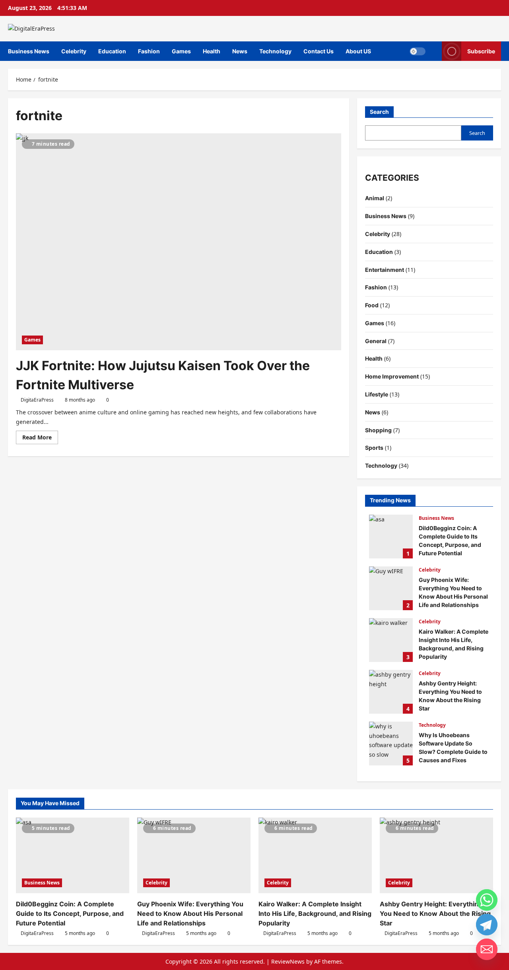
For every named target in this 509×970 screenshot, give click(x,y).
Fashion (149, 51)
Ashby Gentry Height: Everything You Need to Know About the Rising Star (391, 692)
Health (211, 51)
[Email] (486, 949)
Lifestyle (376, 394)
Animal (374, 198)
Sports (374, 447)
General (376, 341)
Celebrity (73, 51)
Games (181, 51)
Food (372, 305)
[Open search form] (433, 51)
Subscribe (481, 50)
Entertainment (384, 269)
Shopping (378, 430)
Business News (28, 51)
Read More (40, 438)
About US (358, 51)
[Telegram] (486, 924)
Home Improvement (392, 376)
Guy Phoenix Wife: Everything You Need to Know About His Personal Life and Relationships (391, 588)
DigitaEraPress (37, 399)
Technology (275, 51)
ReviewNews (288, 961)
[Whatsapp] (486, 900)
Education (112, 51)
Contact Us (318, 51)
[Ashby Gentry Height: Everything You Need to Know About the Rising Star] (436, 855)
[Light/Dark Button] (417, 51)
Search (379, 111)
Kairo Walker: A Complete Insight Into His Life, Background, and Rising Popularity (391, 640)
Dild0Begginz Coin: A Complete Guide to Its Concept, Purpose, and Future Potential (391, 536)
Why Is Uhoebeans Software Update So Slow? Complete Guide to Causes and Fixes (391, 743)
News (239, 51)
